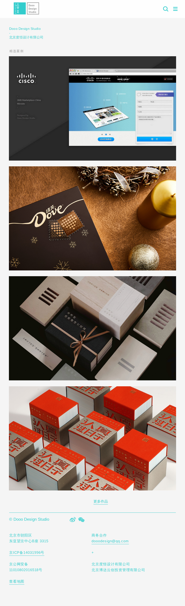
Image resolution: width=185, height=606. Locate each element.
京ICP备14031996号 (27, 552)
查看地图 (17, 581)
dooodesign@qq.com (110, 541)
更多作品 (100, 501)
